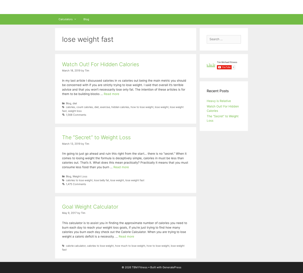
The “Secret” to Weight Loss (96, 137)
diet (75, 103)
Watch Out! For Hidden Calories (100, 64)
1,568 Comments (76, 114)
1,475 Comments (76, 184)
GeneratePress (172, 267)
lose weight (162, 107)
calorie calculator (76, 245)
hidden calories (120, 107)
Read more (111, 94)
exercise (105, 107)
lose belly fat (101, 180)
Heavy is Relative (219, 101)
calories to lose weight (79, 180)
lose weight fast (134, 180)
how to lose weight (142, 107)
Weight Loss (80, 176)
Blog (86, 19)
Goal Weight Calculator (90, 206)
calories (70, 107)
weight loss (75, 110)
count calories (84, 107)
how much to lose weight (130, 245)
